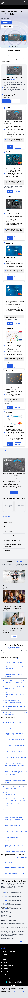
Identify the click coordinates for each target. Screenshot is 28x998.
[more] (3, 7)
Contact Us (6, 971)
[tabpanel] (14, 303)
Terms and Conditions (9, 951)
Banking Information (8, 965)
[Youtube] (14, 985)
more (15, 302)
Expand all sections (22, 658)
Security (5, 962)
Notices (5, 959)
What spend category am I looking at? (14, 53)
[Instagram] (11, 985)
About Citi (5, 968)
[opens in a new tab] (3, 3)
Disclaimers (6, 957)
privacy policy (14, 991)
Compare (14, 492)
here (7, 312)
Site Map (5, 974)
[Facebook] (17, 985)
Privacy (5, 954)
